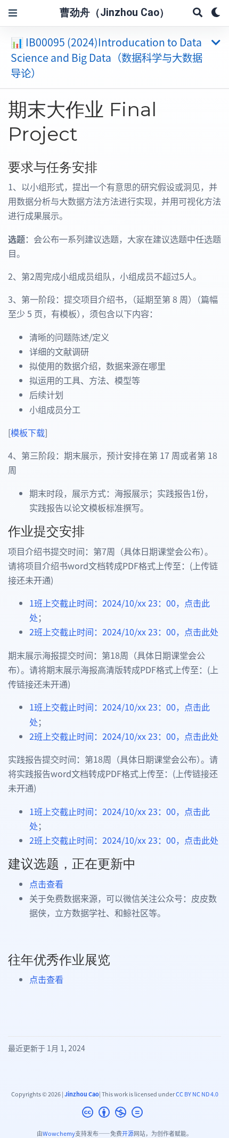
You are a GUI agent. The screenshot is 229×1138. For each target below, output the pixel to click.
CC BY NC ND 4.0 (197, 1093)
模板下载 (28, 432)
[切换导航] (13, 13)
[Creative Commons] (114, 1113)
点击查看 (46, 883)
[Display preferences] (215, 13)
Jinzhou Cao (81, 1093)
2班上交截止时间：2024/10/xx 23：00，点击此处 (123, 631)
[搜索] (197, 13)
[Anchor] (103, 166)
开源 (128, 1133)
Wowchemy (59, 1133)
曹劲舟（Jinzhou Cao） (114, 12)
